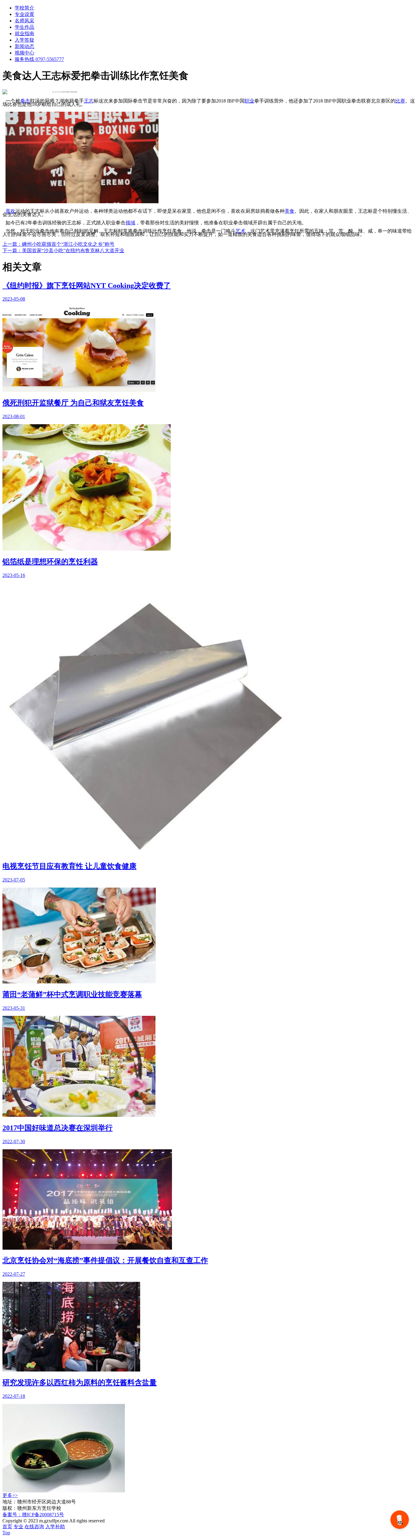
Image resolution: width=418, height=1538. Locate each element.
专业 (18, 1526)
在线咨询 (34, 1526)
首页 (7, 1526)
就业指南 (24, 33)
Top (6, 1532)
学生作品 (24, 27)
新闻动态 (24, 46)
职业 (249, 100)
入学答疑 (24, 40)
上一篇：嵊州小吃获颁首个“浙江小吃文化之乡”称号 (58, 244)
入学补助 (55, 1526)
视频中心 (24, 52)
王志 (89, 100)
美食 (289, 211)
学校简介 (24, 7)
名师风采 (24, 20)
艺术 (240, 231)
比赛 (400, 100)
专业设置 (24, 14)
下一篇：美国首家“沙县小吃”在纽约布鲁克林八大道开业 (63, 250)
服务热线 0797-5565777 (39, 59)
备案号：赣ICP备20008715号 (33, 1514)
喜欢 (10, 211)
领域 (130, 222)
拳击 (25, 100)
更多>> (10, 1495)
